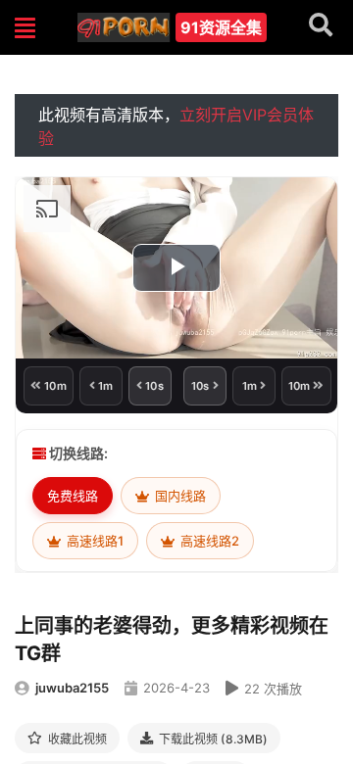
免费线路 (72, 495)
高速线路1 (94, 541)
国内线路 (179, 495)
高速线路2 (208, 541)
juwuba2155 (72, 687)
